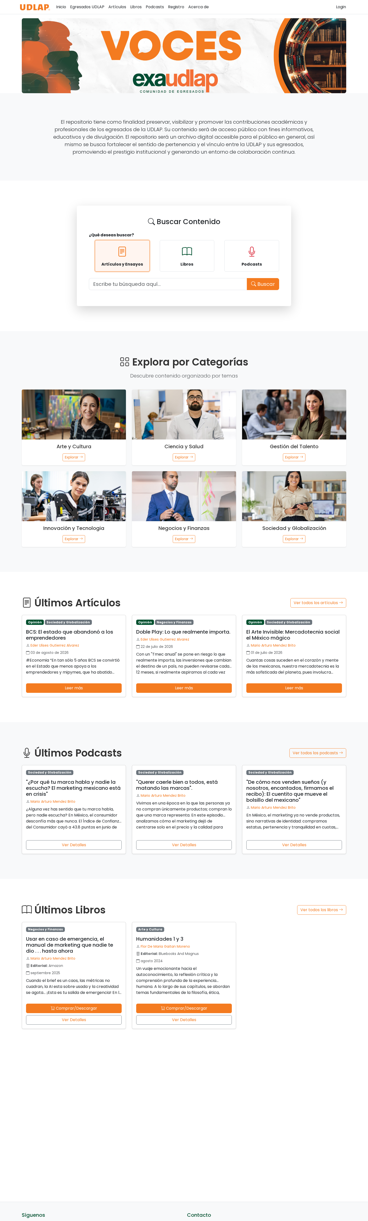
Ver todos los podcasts (316, 753)
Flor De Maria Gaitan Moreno (165, 946)
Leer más (74, 688)
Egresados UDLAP (87, 7)
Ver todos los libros (319, 910)
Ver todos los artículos (316, 603)
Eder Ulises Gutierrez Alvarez (55, 645)
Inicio (61, 7)
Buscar (265, 284)
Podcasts (155, 7)
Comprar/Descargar (76, 1008)
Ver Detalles (74, 845)
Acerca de (198, 7)
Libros (136, 7)
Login (341, 7)
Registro (176, 7)
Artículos (117, 7)
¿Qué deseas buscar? (111, 235)
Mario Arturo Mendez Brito (273, 645)
